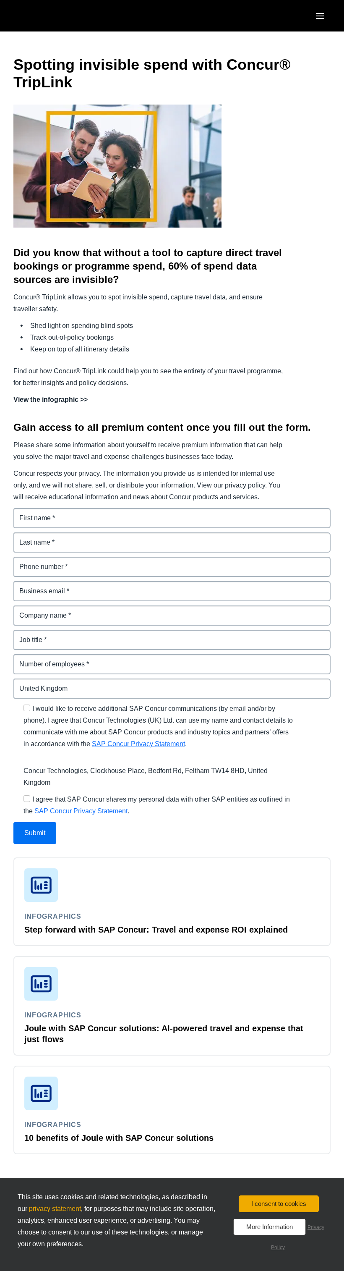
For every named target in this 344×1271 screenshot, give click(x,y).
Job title (26, 634)
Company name (38, 610)
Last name (30, 537)
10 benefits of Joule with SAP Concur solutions (119, 1138)
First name (30, 512)
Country (26, 683)
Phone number (37, 561)
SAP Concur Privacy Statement (138, 743)
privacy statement (55, 1208)
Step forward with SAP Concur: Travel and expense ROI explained (156, 929)
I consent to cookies (278, 1203)
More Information (269, 1226)
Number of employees (48, 659)
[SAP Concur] (52, 15)
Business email (37, 586)
